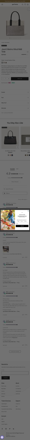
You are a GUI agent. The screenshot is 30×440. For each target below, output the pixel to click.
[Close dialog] (28, 211)
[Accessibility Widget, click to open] (2, 437)
